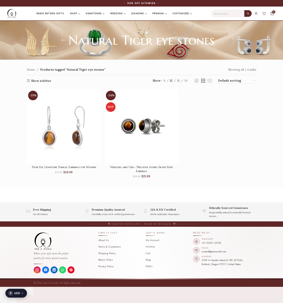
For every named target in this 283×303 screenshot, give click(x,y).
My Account (152, 240)
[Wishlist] (264, 13)
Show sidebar (41, 80)
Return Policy (105, 260)
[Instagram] (37, 269)
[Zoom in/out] (4, 291)
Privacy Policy (106, 266)
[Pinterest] (71, 269)
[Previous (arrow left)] (4, 299)
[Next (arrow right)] (12, 299)
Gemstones (94, 13)
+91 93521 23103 (211, 243)
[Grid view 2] (196, 80)
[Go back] (64, 40)
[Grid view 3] (203, 80)
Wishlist (150, 247)
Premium (158, 13)
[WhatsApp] (62, 269)
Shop (73, 13)
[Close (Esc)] (29, 291)
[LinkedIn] (54, 269)
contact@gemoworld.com (214, 251)
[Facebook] (45, 269)
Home (31, 69)
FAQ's (149, 266)
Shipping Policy (107, 253)
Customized (180, 13)
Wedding (116, 13)
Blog (148, 260)
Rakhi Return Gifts (50, 13)
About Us (103, 240)
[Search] (248, 13)
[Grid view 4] (210, 80)
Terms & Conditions (109, 247)
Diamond (137, 13)
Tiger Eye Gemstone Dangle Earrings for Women (64, 167)
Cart (148, 253)
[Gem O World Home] (64, 241)
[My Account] (256, 13)
